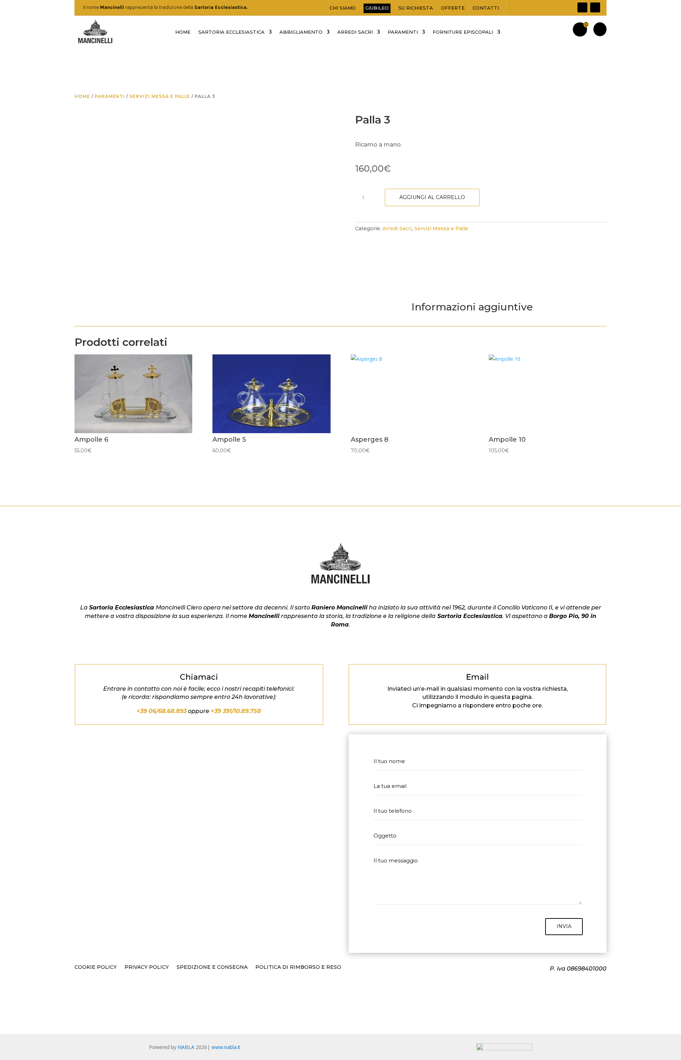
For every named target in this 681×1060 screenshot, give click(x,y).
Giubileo (377, 8)
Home (82, 96)
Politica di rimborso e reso (298, 967)
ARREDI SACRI (355, 32)
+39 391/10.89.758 (236, 711)
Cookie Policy (95, 967)
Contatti (485, 8)
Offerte (453, 8)
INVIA (564, 926)
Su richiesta (415, 8)
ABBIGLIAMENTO (300, 32)
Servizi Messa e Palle (159, 96)
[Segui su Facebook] (582, 7)
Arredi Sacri (397, 228)
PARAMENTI (403, 32)
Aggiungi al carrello (432, 197)
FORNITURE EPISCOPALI (463, 32)
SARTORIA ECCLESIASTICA (231, 32)
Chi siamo (343, 8)
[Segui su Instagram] (595, 7)
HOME (182, 32)
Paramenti (110, 96)
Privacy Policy (146, 967)
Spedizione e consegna (212, 967)
